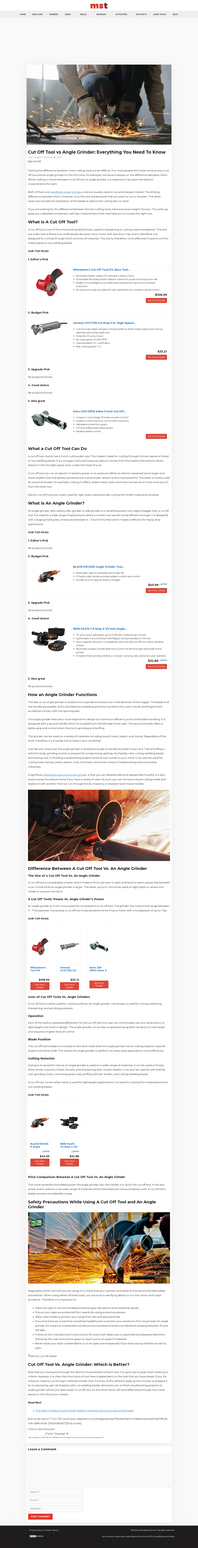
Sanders (53, 14)
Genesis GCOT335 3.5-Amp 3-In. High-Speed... (104, 323)
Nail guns (37, 14)
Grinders (101, 14)
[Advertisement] (99, 39)
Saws (68, 14)
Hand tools (159, 14)
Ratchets (141, 14)
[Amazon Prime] (163, 584)
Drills (83, 14)
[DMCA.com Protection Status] (36, 1537)
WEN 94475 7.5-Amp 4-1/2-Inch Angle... (100, 628)
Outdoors (121, 14)
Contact (48, 1530)
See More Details (156, 300)
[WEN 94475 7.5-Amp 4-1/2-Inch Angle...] (49, 639)
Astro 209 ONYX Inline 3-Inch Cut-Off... (99, 411)
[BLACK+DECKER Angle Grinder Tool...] (49, 576)
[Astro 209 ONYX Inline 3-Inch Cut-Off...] (49, 420)
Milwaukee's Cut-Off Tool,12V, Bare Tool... (101, 269)
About (55, 1530)
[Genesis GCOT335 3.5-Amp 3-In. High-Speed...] (49, 328)
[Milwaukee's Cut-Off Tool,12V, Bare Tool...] (49, 282)
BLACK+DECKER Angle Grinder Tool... (99, 566)
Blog (175, 14)
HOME (23, 14)
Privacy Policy (36, 1530)
